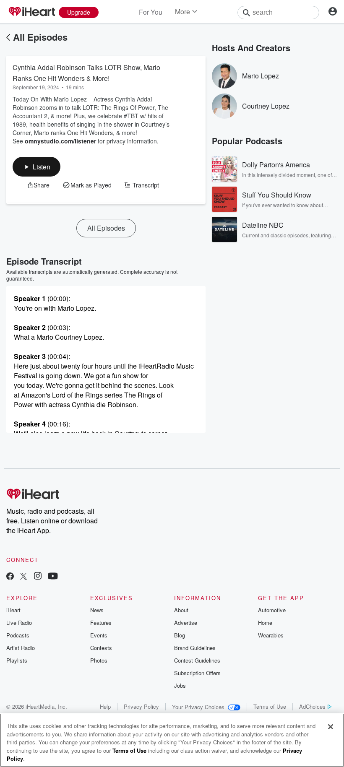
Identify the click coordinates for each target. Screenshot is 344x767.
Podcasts (17, 635)
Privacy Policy (141, 706)
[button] (36, 167)
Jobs (180, 685)
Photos (98, 660)
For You (150, 12)
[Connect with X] (23, 577)
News (97, 610)
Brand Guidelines (195, 648)
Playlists (16, 660)
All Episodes (40, 37)
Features (101, 623)
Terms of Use (269, 706)
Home (265, 623)
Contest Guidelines (197, 660)
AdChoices (312, 706)
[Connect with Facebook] (10, 577)
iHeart (13, 610)
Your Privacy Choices (198, 707)
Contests (101, 648)
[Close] (330, 727)
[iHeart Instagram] (38, 577)
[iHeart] (31, 12)
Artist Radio (20, 648)
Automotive (272, 610)
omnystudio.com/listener (60, 141)
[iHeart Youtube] (53, 577)
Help (105, 706)
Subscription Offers (197, 673)
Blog (179, 635)
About (181, 610)
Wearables (271, 635)
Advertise (185, 623)
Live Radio (19, 623)
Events (98, 635)
